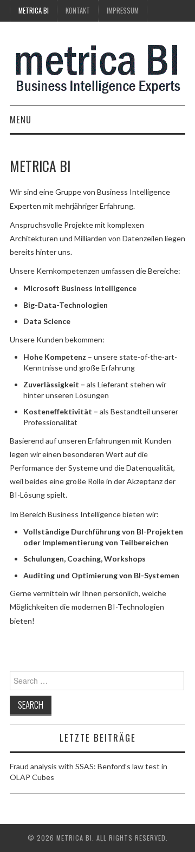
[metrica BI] (98, 67)
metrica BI (33, 10)
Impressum (123, 10)
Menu (20, 119)
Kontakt (78, 10)
